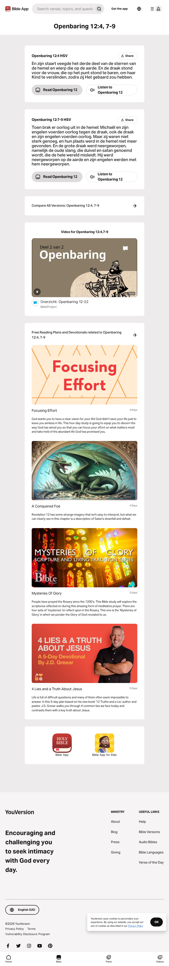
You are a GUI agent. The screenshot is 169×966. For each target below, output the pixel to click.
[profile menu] (155, 8)
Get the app (119, 8)
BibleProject (48, 306)
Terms (31, 928)
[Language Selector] (139, 8)
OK (156, 922)
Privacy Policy (14, 928)
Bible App (61, 754)
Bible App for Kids (104, 754)
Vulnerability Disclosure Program (27, 934)
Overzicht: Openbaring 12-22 (69, 301)
